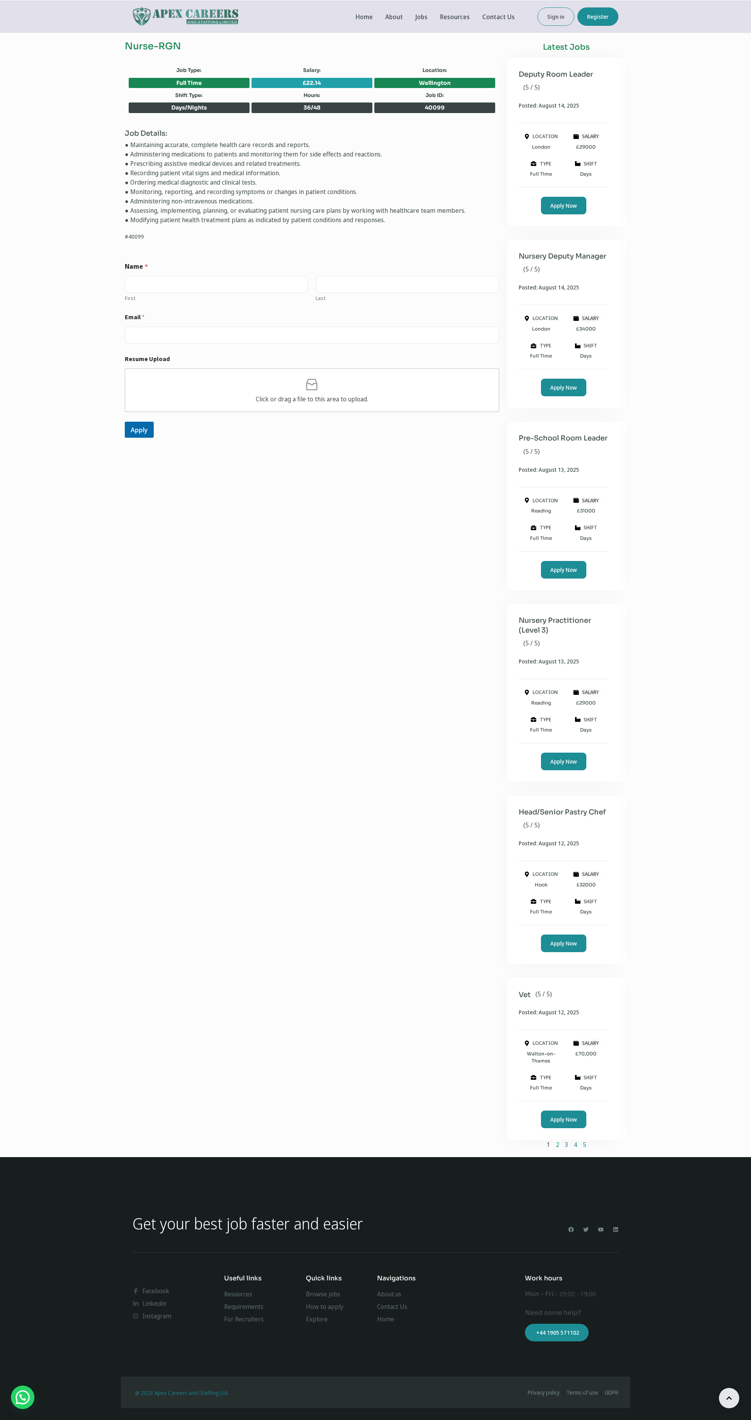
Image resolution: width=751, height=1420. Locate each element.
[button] (22, 1397)
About (394, 17)
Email (135, 317)
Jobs (421, 17)
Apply (139, 429)
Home (364, 17)
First (130, 298)
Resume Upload (147, 359)
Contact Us (498, 17)
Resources (455, 17)
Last (320, 298)
